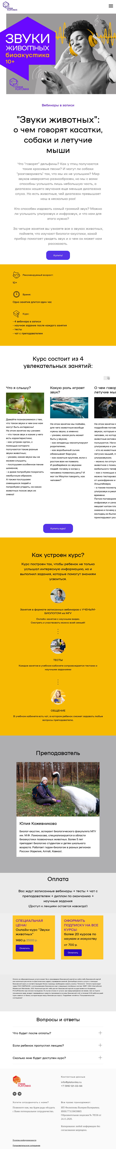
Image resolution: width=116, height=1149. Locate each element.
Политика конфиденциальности (24, 1140)
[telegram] (19, 1094)
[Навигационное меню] (111, 6)
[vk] (14, 1094)
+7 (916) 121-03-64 (71, 1085)
